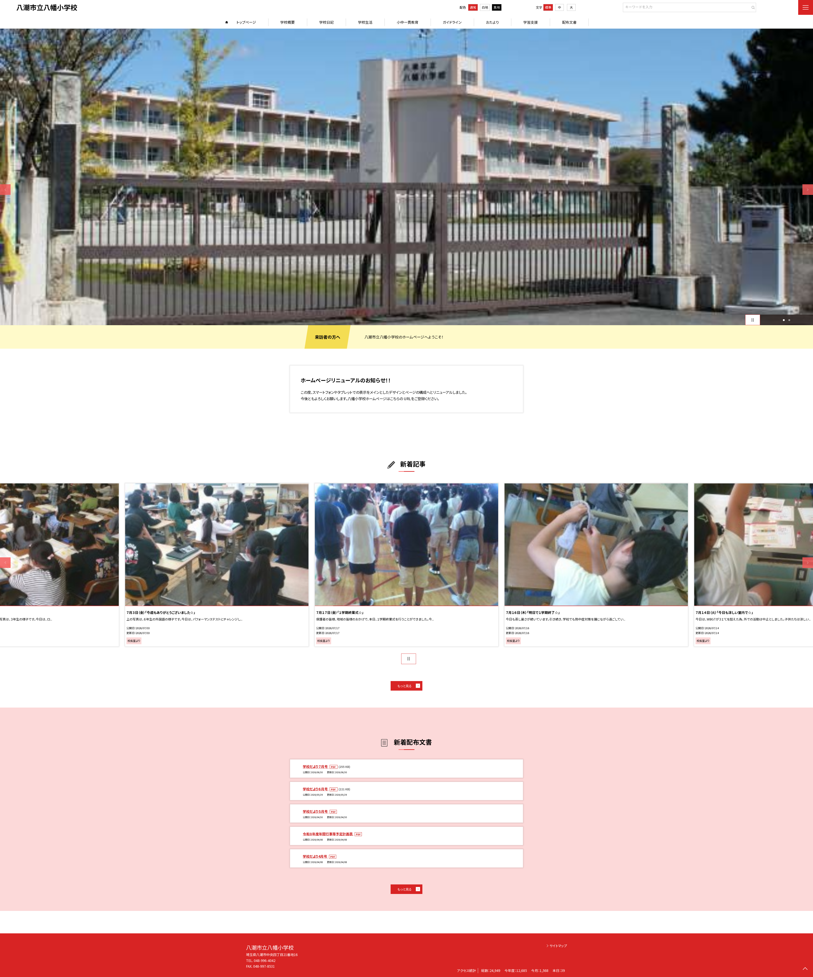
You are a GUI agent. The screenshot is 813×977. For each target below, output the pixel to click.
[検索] (752, 6)
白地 (485, 7)
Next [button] (807, 189)
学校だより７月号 (316, 766)
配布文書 (569, 22)
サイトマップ (558, 945)
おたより (492, 22)
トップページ (246, 22)
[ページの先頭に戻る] (805, 969)
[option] (406, 177)
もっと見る (404, 686)
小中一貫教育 (407, 22)
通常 (473, 7)
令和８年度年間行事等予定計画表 (328, 833)
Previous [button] (5, 189)
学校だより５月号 (316, 811)
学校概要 (287, 22)
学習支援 (530, 22)
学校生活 (365, 22)
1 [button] (784, 320)
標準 (548, 7)
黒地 (497, 7)
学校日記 (326, 22)
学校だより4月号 (315, 856)
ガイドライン (452, 22)
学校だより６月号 (316, 788)
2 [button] (789, 320)
